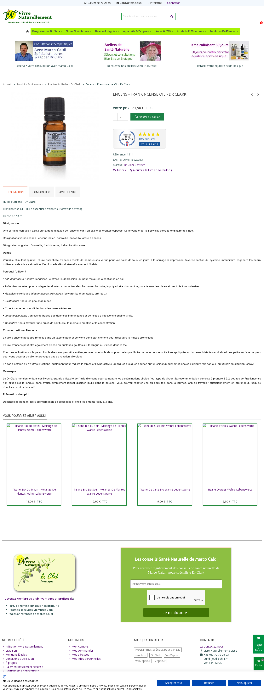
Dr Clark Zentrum (135, 165)
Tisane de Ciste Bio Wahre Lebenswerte (164, 489)
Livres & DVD (163, 31)
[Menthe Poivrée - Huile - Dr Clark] (258, 95)
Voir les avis (149, 144)
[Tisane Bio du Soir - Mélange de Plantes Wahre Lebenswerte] (99, 455)
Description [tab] (15, 192)
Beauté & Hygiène (106, 31)
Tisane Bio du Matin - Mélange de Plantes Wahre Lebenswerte (34, 491)
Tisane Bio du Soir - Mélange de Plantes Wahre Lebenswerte (99, 491)
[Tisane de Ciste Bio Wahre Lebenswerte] (165, 455)
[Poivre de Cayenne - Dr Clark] (252, 95)
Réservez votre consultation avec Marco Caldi (44, 66)
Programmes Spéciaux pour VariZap (157, 649)
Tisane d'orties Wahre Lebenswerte (230, 489)
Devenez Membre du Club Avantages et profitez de (39, 598)
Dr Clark (156, 655)
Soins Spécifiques (77, 31)
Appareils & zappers (136, 31)
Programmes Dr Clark (46, 31)
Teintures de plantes (223, 31)
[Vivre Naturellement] (29, 16)
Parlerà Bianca (258, 647)
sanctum (140, 655)
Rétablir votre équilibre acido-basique (220, 66)
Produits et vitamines (190, 31)
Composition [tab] (41, 192)
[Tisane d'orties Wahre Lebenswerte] (230, 455)
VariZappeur (142, 661)
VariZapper (172, 655)
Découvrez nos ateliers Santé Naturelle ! (132, 66)
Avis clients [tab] (67, 192)
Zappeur (160, 661)
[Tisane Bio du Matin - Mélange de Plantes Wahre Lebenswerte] (34, 455)
